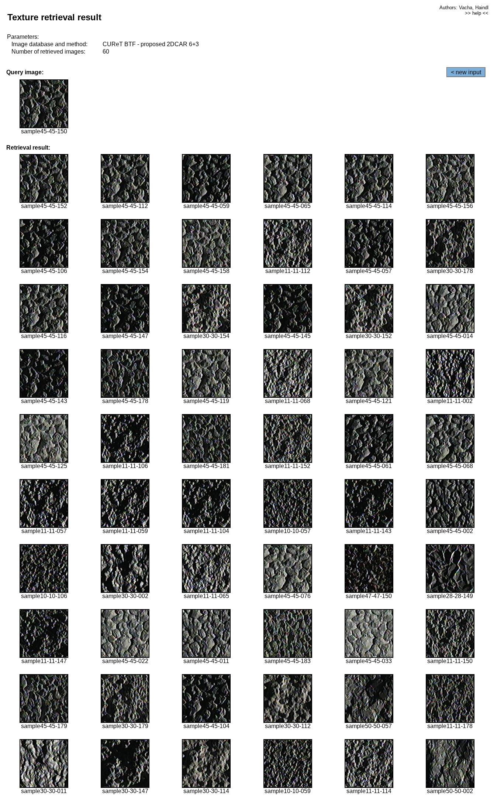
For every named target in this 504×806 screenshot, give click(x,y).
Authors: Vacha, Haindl (464, 7)
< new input (466, 72)
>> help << (477, 13)
